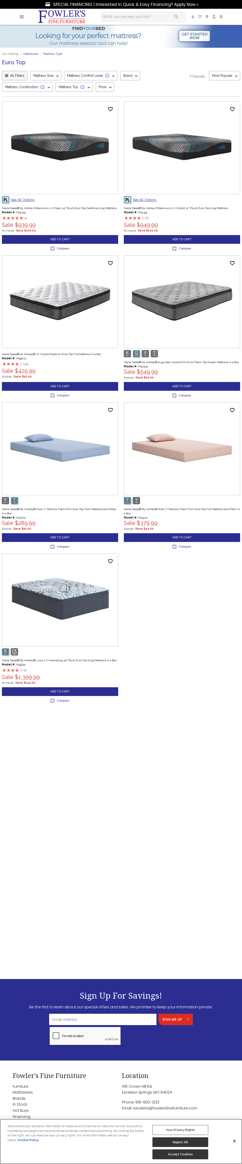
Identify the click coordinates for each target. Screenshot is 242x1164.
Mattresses (30, 54)
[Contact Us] (214, 17)
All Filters (17, 75)
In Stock (20, 1104)
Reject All (180, 1142)
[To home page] (62, 17)
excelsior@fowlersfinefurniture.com (165, 1108)
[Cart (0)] (221, 17)
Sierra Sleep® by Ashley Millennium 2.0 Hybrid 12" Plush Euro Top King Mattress (176, 208)
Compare (63, 248)
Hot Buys (21, 1110)
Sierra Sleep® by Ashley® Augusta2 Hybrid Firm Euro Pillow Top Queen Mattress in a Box (181, 362)
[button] (22, 17)
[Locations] (207, 17)
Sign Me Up (172, 1019)
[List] (200, 17)
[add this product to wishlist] (110, 109)
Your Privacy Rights (180, 1130)
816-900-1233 (147, 1102)
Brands (19, 1098)
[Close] (234, 1141)
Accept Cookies (180, 1154)
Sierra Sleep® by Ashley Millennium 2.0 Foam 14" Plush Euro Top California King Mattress (59, 208)
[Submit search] (176, 17)
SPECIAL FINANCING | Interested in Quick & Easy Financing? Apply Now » (125, 4)
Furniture (20, 1086)
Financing (21, 1116)
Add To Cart (60, 239)
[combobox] (45, 75)
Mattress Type (52, 54)
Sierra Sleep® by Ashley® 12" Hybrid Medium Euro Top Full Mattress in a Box (51, 354)
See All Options (23, 200)
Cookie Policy (28, 1140)
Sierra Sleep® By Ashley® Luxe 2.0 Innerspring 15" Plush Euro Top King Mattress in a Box (59, 660)
